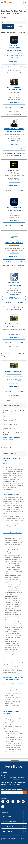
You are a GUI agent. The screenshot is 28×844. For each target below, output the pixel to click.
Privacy (9, 840)
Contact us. (16, 779)
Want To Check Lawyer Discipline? (11, 712)
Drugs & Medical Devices (10, 424)
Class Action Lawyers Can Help (11, 459)
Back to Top (15, 760)
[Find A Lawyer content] (25, 817)
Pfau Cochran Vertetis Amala (14, 46)
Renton (5, 437)
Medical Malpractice (9, 420)
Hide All (9, 447)
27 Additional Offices (14, 140)
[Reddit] (23, 801)
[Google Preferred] (2, 806)
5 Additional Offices (14, 294)
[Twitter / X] (12, 801)
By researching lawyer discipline (12, 727)
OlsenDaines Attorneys (14, 324)
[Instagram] (18, 801)
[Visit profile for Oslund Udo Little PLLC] (14, 237)
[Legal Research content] (25, 826)
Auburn (10, 437)
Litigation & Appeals (9, 416)
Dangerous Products (9, 428)
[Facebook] (2, 801)
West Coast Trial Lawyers (14, 128)
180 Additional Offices (14, 182)
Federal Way (17, 437)
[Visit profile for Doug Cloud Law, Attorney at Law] (14, 81)
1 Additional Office (14, 253)
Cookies (23, 840)
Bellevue (5, 439)
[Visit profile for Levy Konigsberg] (14, 202)
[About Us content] (25, 812)
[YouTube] (7, 801)
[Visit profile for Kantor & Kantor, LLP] (14, 276)
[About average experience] (20, 73)
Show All (3, 447)
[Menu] (2, 2)
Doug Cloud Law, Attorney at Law (14, 88)
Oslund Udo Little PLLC (14, 242)
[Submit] (25, 792)
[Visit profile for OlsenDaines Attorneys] (14, 318)
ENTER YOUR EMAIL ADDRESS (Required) (11, 789)
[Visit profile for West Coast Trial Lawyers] (14, 123)
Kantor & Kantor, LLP (14, 282)
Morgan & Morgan (14, 170)
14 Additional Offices (14, 334)
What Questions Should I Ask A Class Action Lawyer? (13, 678)
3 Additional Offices (14, 58)
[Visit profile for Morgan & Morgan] (14, 164)
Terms (3, 840)
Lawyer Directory (5, 6)
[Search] (25, 2)
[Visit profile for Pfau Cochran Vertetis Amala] (14, 40)
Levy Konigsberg (14, 207)
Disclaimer (15, 840)
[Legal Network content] (25, 831)
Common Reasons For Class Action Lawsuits (12, 534)
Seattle (11, 439)
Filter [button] (4, 17)
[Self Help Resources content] (25, 821)
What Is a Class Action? (11, 494)
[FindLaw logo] (9, 2)
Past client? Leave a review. (14, 50)
